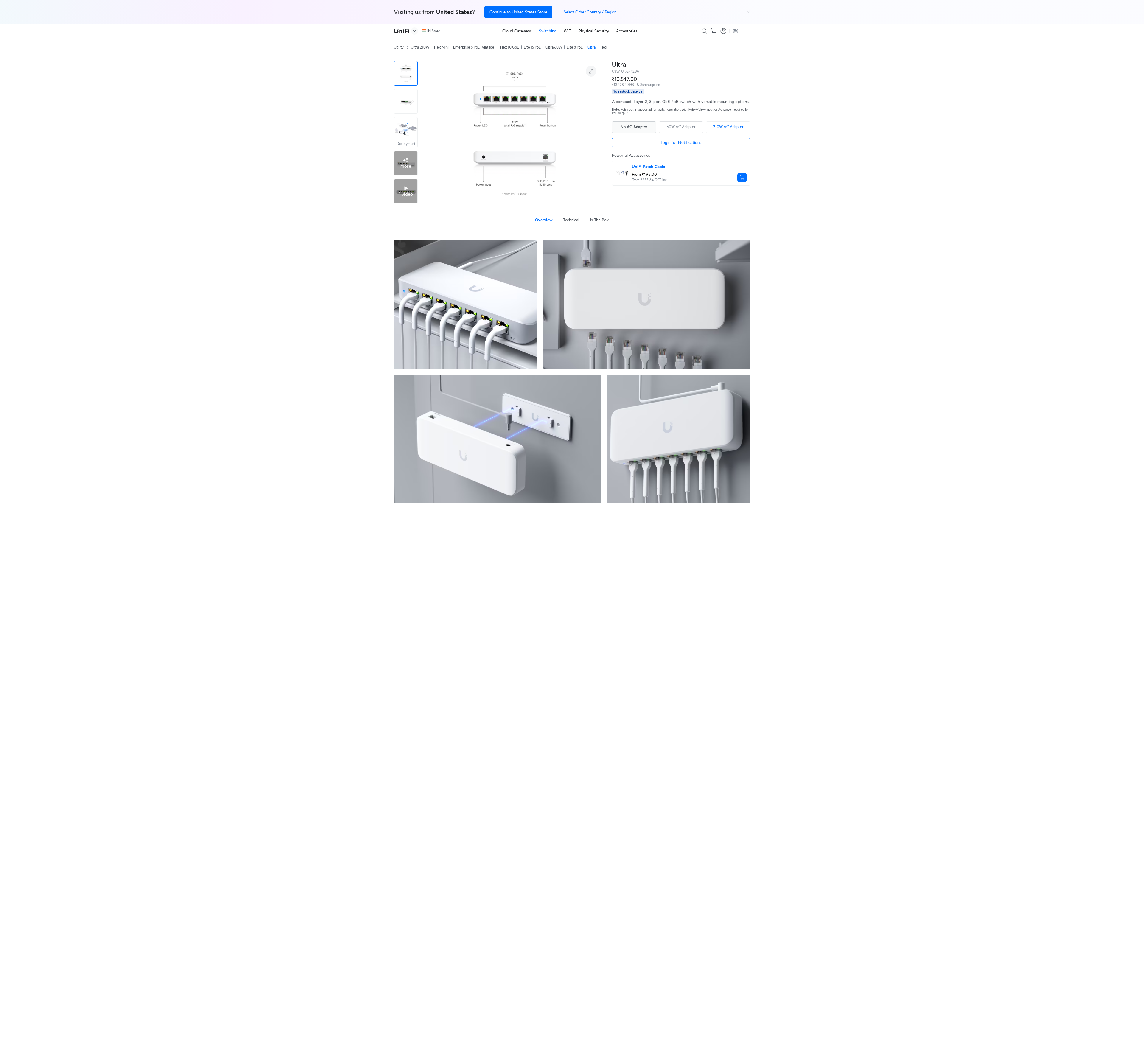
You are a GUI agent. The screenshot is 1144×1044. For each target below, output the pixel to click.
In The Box (599, 220)
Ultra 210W (420, 47)
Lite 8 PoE (574, 47)
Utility (399, 47)
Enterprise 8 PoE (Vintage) (474, 47)
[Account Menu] (723, 31)
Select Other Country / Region (590, 12)
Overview (544, 220)
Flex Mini (441, 47)
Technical (571, 220)
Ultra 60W (553, 47)
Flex (603, 47)
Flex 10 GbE (509, 47)
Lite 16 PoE (532, 47)
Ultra (591, 47)
